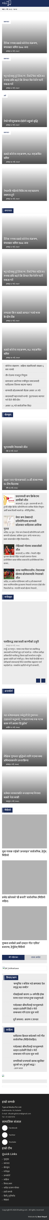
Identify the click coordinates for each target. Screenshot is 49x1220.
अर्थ (5, 95)
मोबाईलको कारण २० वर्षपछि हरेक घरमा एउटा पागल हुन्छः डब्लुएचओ (28, 996)
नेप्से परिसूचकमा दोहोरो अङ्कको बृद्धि (21, 121)
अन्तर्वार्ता (7, 1175)
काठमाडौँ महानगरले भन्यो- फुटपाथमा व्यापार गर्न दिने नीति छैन (24, 398)
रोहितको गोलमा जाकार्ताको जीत (29, 548)
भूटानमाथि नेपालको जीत (15, 447)
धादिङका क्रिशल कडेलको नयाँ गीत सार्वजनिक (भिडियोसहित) (29, 1038)
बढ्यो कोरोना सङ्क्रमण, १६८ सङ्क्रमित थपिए (22, 156)
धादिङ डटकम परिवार (11, 1187)
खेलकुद (7, 1167)
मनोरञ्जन (7, 1171)
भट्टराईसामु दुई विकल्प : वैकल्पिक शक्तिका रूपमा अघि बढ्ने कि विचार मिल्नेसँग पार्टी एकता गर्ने (24, 80)
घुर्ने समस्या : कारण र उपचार (25, 1020)
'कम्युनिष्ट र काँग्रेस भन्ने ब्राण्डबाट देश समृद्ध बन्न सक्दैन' (29, 985)
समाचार (6, 21)
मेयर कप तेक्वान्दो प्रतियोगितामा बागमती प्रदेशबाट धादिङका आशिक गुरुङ (23, 523)
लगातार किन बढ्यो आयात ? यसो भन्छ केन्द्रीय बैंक (22, 315)
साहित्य (6, 1179)
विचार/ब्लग (8, 1183)
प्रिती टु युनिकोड (9, 1196)
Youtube (12, 1142)
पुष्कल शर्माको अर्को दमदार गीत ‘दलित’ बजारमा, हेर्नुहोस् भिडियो (21, 945)
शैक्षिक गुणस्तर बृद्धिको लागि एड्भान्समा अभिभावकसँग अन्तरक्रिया (23, 758)
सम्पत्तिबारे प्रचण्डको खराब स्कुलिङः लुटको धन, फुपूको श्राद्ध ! (28, 1063)
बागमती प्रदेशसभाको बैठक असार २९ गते (22, 391)
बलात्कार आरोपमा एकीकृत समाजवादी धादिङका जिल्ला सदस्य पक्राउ (22, 383)
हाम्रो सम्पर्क (8, 1192)
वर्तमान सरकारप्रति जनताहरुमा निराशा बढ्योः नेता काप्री (22, 795)
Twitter (11, 1135)
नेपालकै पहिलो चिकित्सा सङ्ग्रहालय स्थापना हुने (21, 193)
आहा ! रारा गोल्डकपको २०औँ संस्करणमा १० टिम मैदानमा (23, 482)
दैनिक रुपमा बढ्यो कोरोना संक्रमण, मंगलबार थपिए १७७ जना (21, 45)
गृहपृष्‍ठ (6, 1159)
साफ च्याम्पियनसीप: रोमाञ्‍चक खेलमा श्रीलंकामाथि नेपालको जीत (30, 574)
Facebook (12, 1128)
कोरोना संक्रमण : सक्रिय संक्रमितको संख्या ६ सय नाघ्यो (24, 368)
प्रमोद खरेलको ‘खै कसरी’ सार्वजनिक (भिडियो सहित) (23, 899)
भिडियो (6, 1200)
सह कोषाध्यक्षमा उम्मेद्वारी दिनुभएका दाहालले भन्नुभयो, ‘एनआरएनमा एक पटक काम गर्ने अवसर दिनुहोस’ (23, 719)
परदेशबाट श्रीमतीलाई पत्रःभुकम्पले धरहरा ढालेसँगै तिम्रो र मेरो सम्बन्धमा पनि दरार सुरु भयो (28, 1009)
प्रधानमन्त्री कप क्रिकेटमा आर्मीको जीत (27, 498)
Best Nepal (42, 1216)
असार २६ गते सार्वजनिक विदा (18, 406)
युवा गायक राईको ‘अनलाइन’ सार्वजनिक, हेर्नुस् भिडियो (24, 853)
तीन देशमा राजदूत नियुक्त (16, 375)
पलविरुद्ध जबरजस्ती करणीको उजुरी (21, 642)
